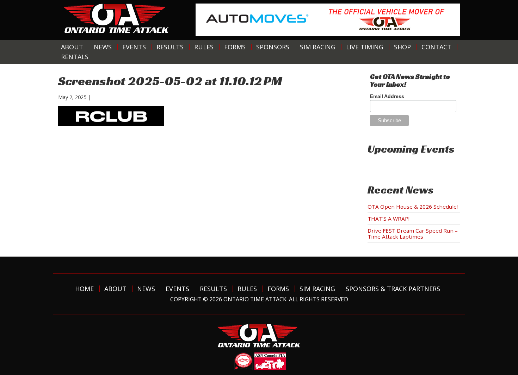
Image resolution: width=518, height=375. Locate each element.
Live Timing (364, 47)
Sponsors (272, 47)
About (72, 47)
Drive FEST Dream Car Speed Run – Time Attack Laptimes (413, 233)
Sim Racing (317, 47)
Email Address (387, 96)
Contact (436, 47)
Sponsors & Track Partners (393, 288)
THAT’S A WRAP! (388, 218)
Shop (402, 47)
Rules (204, 47)
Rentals (74, 57)
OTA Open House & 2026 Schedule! (413, 206)
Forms (235, 47)
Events (134, 47)
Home (84, 288)
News (103, 47)
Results (170, 47)
